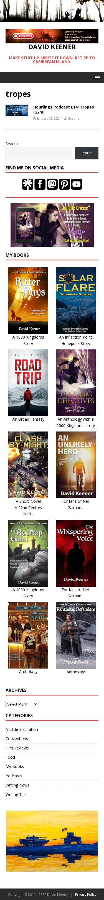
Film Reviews (17, 748)
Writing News (17, 785)
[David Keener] (52, 18)
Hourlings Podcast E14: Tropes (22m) (63, 109)
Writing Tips (16, 794)
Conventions (17, 738)
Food (10, 757)
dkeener (74, 118)
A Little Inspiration (22, 729)
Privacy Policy (85, 894)
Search (12, 143)
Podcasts (14, 775)
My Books (15, 766)
